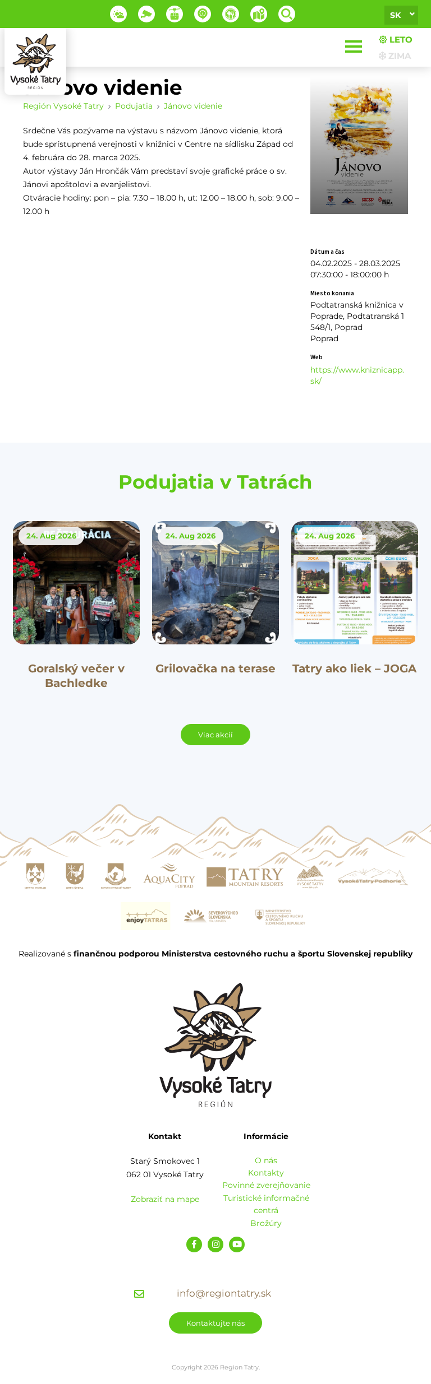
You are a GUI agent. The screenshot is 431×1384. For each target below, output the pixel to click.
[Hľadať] (286, 14)
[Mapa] (258, 14)
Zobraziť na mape (165, 1199)
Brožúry (266, 1223)
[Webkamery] (146, 14)
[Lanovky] (174, 14)
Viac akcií (215, 734)
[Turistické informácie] (230, 14)
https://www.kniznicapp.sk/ (357, 375)
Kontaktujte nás (215, 1322)
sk (395, 15)
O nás (266, 1160)
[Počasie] (118, 14)
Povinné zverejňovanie (266, 1185)
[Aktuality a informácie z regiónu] (202, 14)
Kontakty (266, 1173)
